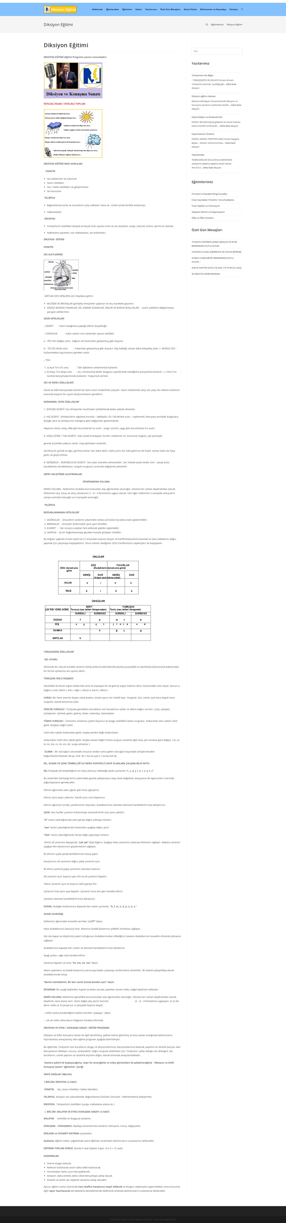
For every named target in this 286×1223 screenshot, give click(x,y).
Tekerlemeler (198, 154)
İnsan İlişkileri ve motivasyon (206, 205)
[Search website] (242, 9)
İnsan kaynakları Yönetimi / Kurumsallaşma (213, 199)
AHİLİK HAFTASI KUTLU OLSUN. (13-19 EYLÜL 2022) (216, 267)
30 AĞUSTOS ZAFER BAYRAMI (206, 273)
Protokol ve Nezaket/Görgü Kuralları (209, 193)
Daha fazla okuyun (229, 125)
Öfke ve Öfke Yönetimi (203, 217)
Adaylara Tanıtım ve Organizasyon (208, 211)
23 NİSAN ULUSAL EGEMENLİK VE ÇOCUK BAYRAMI (216, 251)
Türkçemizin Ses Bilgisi (202, 75)
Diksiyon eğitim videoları (204, 96)
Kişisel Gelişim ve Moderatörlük (207, 117)
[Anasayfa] (207, 24)
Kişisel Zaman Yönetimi (203, 133)
